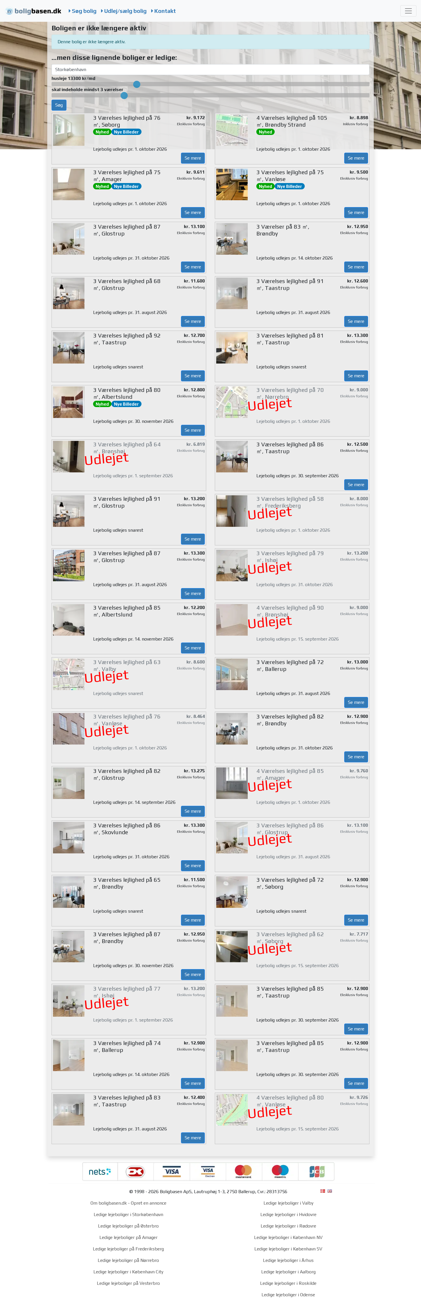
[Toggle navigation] (408, 11)
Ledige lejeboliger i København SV (288, 1249)
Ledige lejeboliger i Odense (288, 1294)
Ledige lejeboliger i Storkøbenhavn (128, 1214)
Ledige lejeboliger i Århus (288, 1260)
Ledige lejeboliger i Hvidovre (288, 1214)
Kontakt (164, 11)
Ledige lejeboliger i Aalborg (288, 1271)
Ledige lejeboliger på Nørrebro (128, 1260)
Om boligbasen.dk (109, 1203)
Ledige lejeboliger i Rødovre (288, 1226)
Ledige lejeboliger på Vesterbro (128, 1283)
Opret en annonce (148, 1203)
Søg (59, 105)
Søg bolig (84, 11)
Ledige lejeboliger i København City (128, 1271)
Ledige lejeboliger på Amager (128, 1237)
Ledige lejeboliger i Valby (288, 1203)
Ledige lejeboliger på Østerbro (128, 1226)
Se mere (193, 158)
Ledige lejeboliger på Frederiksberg (128, 1249)
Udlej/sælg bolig (125, 11)
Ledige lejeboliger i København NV (288, 1237)
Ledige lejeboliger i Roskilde (288, 1283)
